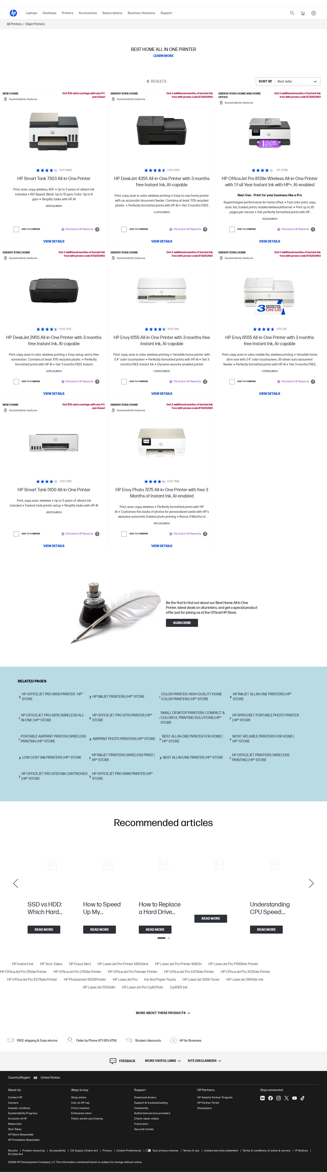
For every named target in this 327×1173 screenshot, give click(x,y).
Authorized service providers (152, 1113)
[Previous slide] (15, 883)
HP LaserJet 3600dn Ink (244, 980)
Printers (67, 13)
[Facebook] (270, 1098)
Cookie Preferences (128, 1150)
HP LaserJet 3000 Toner (201, 980)
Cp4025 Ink (179, 987)
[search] (292, 13)
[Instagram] (278, 1098)
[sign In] (313, 13)
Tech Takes (15, 1129)
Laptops (31, 13)
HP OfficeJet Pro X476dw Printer (189, 972)
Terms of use (191, 1150)
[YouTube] (294, 1098)
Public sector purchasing (87, 1118)
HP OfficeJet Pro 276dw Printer (77, 972)
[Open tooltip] (97, 229)
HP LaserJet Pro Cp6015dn (142, 987)
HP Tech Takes (51, 964)
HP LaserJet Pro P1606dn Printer (233, 964)
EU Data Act (15, 1154)
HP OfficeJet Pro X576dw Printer (32, 980)
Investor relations (19, 1108)
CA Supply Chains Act (84, 1150)
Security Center (144, 1129)
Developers (204, 1108)
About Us (14, 1090)
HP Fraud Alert (80, 964)
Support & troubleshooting (151, 1102)
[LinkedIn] (262, 1098)
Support (166, 13)
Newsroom (15, 1123)
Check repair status (146, 1118)
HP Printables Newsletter (24, 1139)
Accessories (88, 13)
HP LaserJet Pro (125, 980)
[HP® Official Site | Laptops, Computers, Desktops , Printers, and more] (13, 13)
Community (141, 1108)
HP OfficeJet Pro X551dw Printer (245, 972)
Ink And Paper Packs (160, 980)
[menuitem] (31, 13)
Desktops (50, 13)
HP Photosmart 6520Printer (85, 980)
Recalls (13, 1150)
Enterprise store (81, 1113)
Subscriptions (112, 13)
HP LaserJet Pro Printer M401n (178, 964)
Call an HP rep (80, 1102)
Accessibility (57, 1150)
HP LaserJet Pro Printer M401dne (123, 964)
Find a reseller (80, 1108)
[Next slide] (311, 883)
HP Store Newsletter (21, 1134)
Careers (13, 1102)
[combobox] (288, 81)
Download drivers (145, 1097)
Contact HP (15, 1097)
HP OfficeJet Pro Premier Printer (132, 972)
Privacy (107, 1150)
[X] (286, 1098)
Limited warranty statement (221, 1150)
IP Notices (301, 1150)
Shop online (78, 1097)
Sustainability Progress (22, 1113)
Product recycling (33, 1150)
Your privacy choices (165, 1150)
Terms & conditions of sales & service (267, 1150)
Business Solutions (141, 13)
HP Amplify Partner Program (214, 1097)
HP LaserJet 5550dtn (99, 987)
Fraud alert (141, 1123)
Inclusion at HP (17, 1118)
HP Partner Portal (208, 1102)
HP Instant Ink (22, 964)
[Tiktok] (302, 1098)
